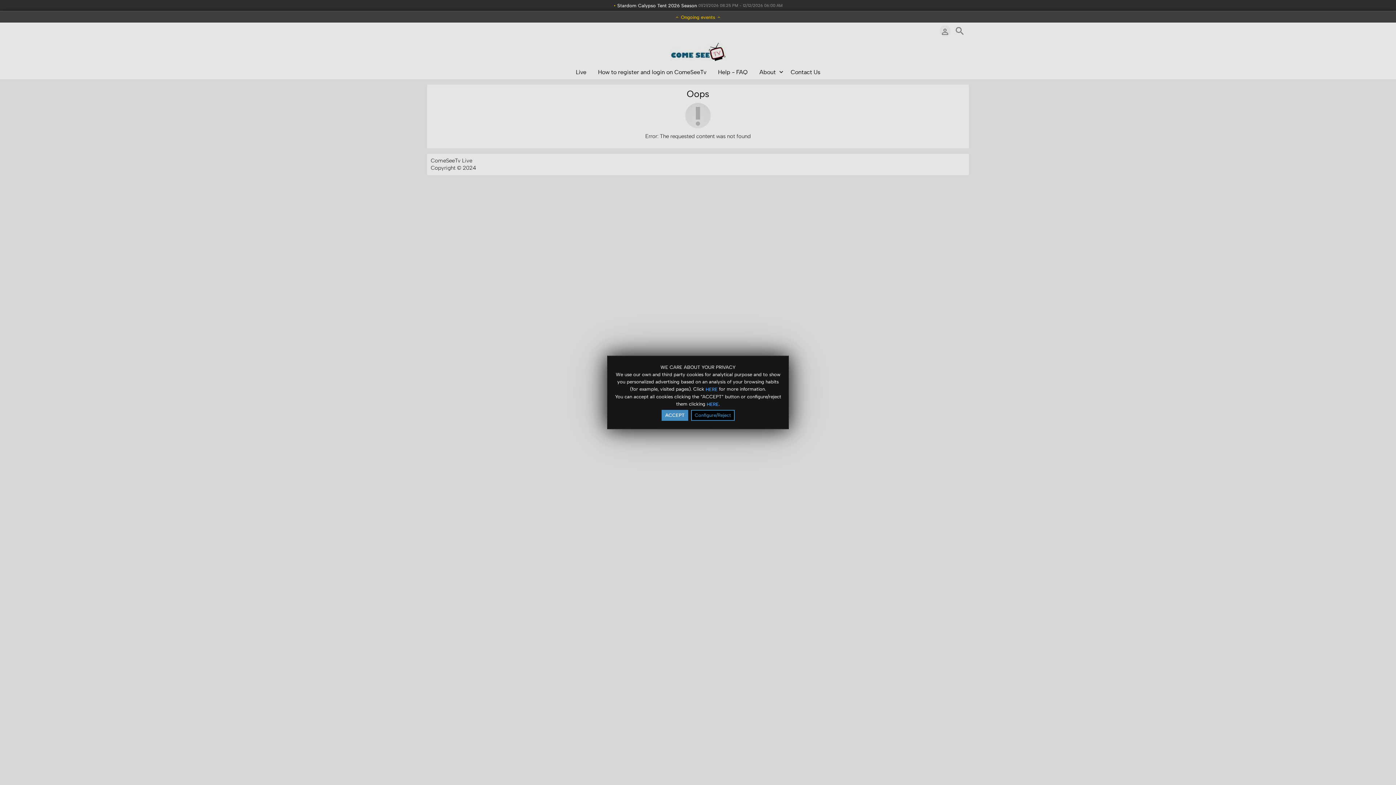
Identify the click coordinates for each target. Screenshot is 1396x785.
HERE (712, 389)
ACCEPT (675, 415)
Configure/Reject (713, 415)
